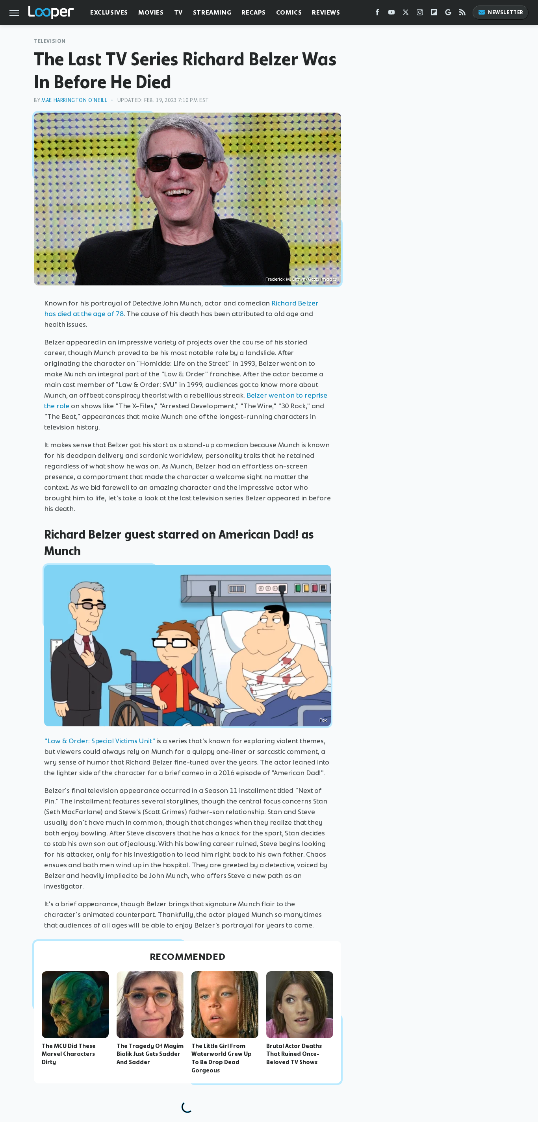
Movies (151, 12)
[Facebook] (377, 14)
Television (50, 41)
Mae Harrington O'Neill (74, 100)
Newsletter (505, 12)
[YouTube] (391, 14)
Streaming (212, 12)
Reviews (326, 12)
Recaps (253, 12)
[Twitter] (406, 14)
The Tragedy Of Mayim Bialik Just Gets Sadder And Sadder (150, 1054)
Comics (289, 12)
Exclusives (109, 12)
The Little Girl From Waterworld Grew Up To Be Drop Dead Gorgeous (221, 1058)
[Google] (448, 14)
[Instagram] (420, 14)
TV (178, 12)
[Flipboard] (434, 14)
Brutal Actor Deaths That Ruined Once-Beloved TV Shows (294, 1054)
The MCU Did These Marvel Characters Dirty (69, 1054)
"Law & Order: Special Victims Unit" (99, 741)
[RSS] (462, 14)
